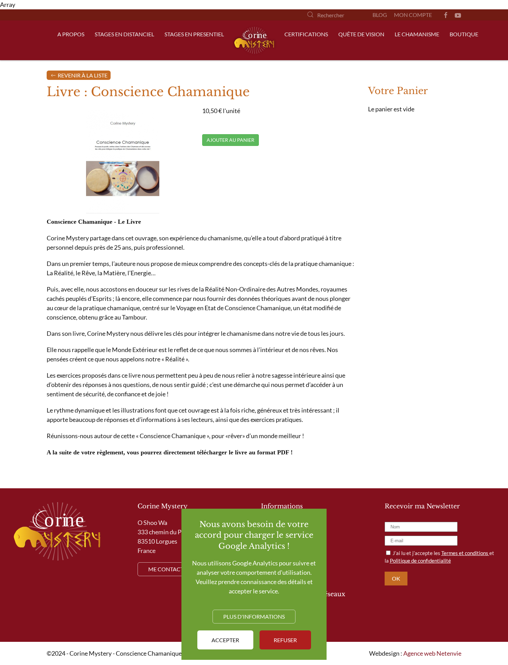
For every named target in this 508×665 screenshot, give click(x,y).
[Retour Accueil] (254, 40)
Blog (380, 14)
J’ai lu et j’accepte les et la (439, 557)
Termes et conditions (465, 553)
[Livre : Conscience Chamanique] (123, 161)
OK (396, 578)
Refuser (285, 640)
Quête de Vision (361, 34)
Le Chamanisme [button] (417, 34)
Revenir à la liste (82, 75)
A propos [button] (70, 34)
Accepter (225, 640)
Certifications (306, 34)
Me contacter (169, 569)
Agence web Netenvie (432, 653)
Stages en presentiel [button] (194, 34)
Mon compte (413, 14)
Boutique (464, 34)
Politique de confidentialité (420, 560)
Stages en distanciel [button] (124, 34)
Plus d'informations (254, 616)
